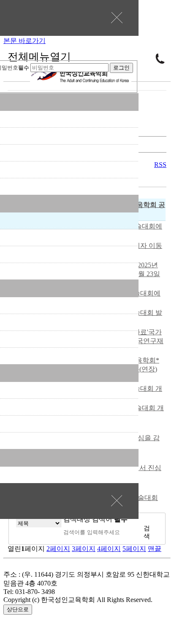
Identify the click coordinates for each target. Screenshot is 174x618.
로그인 (121, 67)
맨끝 (154, 548)
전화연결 (160, 58)
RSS (160, 164)
